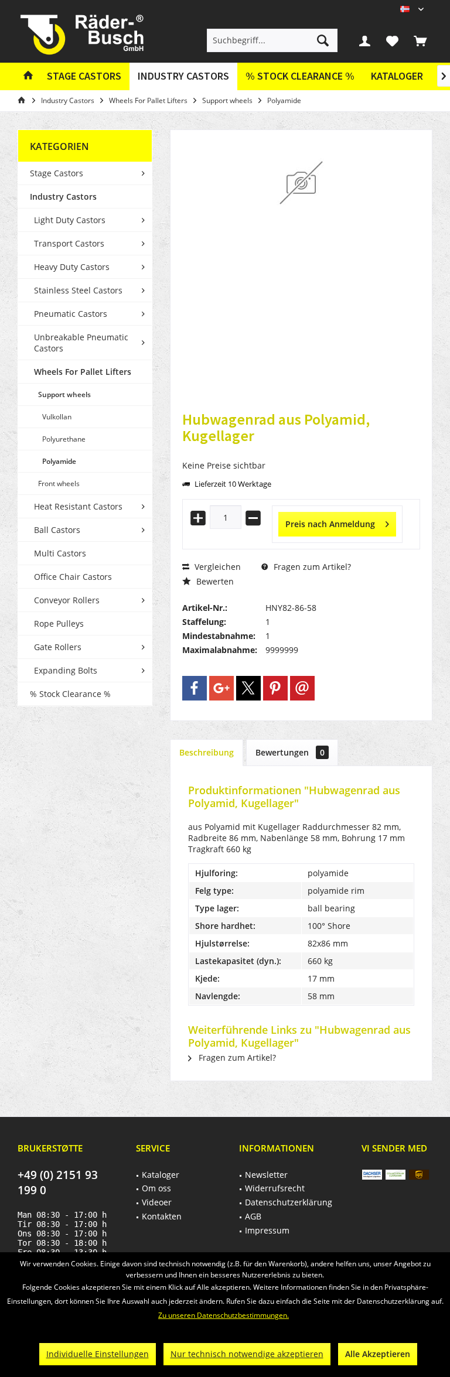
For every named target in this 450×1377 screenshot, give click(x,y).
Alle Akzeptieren (377, 1353)
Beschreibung (206, 752)
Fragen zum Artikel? (311, 566)
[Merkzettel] (392, 40)
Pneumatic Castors (70, 313)
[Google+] (221, 688)
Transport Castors (69, 243)
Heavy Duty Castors (72, 266)
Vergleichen (216, 566)
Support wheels (64, 394)
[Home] (28, 76)
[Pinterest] (275, 688)
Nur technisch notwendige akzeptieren (247, 1353)
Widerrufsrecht (275, 1188)
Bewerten (214, 581)
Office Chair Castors (73, 576)
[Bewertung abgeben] (301, 451)
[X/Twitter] (248, 688)
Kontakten (162, 1216)
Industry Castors (63, 196)
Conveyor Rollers (67, 600)
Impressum (267, 1230)
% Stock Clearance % (70, 693)
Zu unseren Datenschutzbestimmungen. (223, 1315)
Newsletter (266, 1174)
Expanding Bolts (65, 670)
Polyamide (59, 461)
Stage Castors (56, 173)
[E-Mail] (302, 688)
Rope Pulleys (59, 623)
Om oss (156, 1188)
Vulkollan (56, 417)
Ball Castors (57, 529)
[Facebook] (194, 688)
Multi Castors (60, 553)
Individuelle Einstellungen (97, 1353)
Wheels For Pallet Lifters (82, 371)
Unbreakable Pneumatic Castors (81, 343)
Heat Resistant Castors (78, 506)
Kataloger (397, 76)
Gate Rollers (57, 646)
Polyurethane (64, 439)
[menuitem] (420, 40)
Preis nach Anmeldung (330, 523)
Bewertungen (290, 752)
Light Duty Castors (69, 219)
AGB (253, 1216)
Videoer (157, 1202)
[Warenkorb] (420, 40)
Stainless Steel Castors (78, 290)
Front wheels (59, 483)
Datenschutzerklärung (288, 1202)
